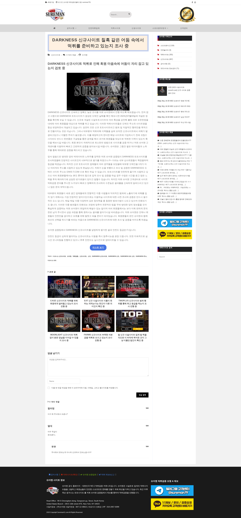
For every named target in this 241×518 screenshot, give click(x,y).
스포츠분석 (165, 45)
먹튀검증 (75, 256)
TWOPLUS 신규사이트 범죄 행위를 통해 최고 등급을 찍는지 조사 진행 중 (132, 303)
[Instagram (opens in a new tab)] (195, 2)
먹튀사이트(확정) (70, 475)
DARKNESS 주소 (141, 256)
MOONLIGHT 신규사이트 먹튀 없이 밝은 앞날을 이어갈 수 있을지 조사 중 (64, 337)
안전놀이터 (165, 50)
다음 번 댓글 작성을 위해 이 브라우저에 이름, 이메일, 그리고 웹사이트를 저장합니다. (84, 388)
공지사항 (164, 64)
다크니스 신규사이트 (59, 256)
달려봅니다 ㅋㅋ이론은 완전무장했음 (173, 193)
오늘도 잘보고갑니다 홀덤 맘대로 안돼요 (175, 199)
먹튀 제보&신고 (107, 475)
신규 (89, 256)
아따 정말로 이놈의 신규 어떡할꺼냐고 (174, 149)
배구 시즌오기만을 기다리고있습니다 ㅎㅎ (175, 182)
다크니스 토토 (52, 260)
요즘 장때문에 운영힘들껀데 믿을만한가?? (175, 140)
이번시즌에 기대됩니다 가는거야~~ (173, 170)
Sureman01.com (63, 512)
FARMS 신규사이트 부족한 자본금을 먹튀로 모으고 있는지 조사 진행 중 (98, 337)
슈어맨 (84, 55)
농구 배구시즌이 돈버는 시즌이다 (172, 176)
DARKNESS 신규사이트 (99, 256)
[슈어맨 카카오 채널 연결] (175, 234)
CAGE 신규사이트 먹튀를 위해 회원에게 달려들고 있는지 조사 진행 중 (64, 303)
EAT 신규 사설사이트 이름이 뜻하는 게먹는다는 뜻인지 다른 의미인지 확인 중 (98, 303)
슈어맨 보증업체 (89, 475)
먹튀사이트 (165, 55)
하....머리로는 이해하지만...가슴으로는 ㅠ (175, 187)
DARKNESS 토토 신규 (127, 256)
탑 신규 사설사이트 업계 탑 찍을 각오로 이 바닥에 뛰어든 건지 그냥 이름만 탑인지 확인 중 (132, 337)
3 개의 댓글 (71, 55)
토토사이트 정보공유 (168, 68)
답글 (147, 408)
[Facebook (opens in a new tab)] (192, 2)
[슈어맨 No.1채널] (187, 14)
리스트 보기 (98, 247)
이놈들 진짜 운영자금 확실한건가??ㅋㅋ (174, 155)
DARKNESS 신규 (113, 256)
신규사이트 (55, 55)
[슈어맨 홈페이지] (54, 28)
